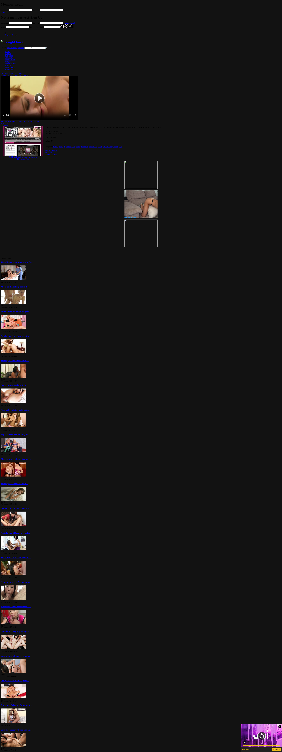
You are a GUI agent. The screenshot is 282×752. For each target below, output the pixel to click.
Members (21, 48)
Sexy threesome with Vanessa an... (16, 730)
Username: (4, 10)
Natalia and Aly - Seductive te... (15, 336)
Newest (8, 54)
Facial (78, 147)
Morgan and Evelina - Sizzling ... (16, 459)
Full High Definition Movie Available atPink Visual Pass (23, 158)
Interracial (84, 147)
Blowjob (62, 147)
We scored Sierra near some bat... (16, 606)
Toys (120, 147)
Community (9, 69)
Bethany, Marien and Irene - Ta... (16, 508)
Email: (3, 27)
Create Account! (69, 23)
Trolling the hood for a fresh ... (15, 360)
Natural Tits (93, 147)
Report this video (51, 155)
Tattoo (115, 147)
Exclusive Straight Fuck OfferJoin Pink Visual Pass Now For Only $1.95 (16, 74)
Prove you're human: (36, 27)
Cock (73, 147)
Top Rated (9, 58)
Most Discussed (10, 64)
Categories (9, 56)
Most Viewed (10, 60)
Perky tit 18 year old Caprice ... (15, 680)
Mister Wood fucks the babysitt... (16, 311)
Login (3, 12)
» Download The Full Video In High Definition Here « (20, 121)
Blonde (55, 147)
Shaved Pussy (107, 147)
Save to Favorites (51, 151)
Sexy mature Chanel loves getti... (15, 656)
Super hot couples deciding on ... (15, 434)
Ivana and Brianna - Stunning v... (16, 705)
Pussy (100, 147)
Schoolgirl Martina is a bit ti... (14, 483)
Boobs (68, 147)
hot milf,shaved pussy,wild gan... (15, 631)
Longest (8, 62)
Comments (4, 125)
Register (11, 35)
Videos (9, 48)
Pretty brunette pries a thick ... (14, 385)
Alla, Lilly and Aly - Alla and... (15, 410)
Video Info (4, 123)
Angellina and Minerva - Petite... (15, 533)
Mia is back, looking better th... (15, 287)
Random (8, 66)
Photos (14, 48)
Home (7, 52)
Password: (35, 10)
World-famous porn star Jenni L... (16, 262)
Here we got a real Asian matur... (15, 582)
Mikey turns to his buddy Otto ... (16, 557)
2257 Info (48, 153)
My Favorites (10, 68)
